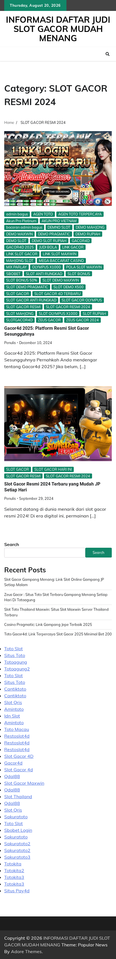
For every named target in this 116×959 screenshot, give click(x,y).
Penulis (10, 342)
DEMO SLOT (16, 240)
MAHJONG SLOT (20, 260)
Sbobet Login (18, 830)
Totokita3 (14, 877)
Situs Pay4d (17, 890)
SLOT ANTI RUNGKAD (44, 273)
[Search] (107, 54)
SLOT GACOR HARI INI (53, 469)
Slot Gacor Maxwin (24, 783)
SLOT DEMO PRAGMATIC (27, 287)
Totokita (12, 864)
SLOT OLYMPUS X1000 (58, 313)
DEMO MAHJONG (90, 227)
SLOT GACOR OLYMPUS (82, 300)
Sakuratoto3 (17, 857)
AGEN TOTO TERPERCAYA (80, 214)
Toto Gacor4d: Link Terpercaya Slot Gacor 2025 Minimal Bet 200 (58, 634)
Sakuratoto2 (17, 843)
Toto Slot (13, 648)
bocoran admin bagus (24, 227)
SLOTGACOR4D (19, 320)
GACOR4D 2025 (20, 247)
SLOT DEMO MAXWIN (61, 280)
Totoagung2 (17, 669)
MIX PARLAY (16, 267)
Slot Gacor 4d (18, 769)
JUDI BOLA (48, 247)
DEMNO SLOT (59, 227)
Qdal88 (12, 776)
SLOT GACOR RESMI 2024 (68, 307)
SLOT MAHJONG (20, 313)
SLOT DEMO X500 (68, 287)
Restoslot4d (17, 736)
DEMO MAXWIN (19, 234)
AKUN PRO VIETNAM (59, 221)
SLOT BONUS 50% (21, 280)
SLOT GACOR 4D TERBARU (57, 293)
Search (11, 544)
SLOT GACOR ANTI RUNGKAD (31, 300)
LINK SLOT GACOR (21, 254)
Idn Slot (12, 716)
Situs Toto (14, 655)
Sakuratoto (16, 816)
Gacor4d (13, 763)
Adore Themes (26, 951)
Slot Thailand (18, 796)
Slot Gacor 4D (19, 756)
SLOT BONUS (79, 273)
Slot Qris (13, 702)
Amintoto (14, 709)
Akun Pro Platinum (21, 221)
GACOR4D (81, 240)
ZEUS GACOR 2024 (82, 320)
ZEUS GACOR (49, 320)
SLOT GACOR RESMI (23, 307)
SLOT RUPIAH (94, 313)
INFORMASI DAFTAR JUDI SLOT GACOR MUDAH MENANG (58, 28)
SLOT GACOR (17, 293)
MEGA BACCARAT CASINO (61, 260)
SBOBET (13, 273)
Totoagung (15, 662)
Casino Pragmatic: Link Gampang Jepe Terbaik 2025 (48, 624)
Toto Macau (16, 729)
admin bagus (17, 214)
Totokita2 (14, 870)
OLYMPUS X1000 (46, 267)
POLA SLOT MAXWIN (84, 267)
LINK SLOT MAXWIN (59, 254)
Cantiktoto (15, 689)
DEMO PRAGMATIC (54, 234)
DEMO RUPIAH (87, 234)
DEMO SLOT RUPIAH (49, 240)
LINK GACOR (73, 247)
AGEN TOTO (43, 214)
